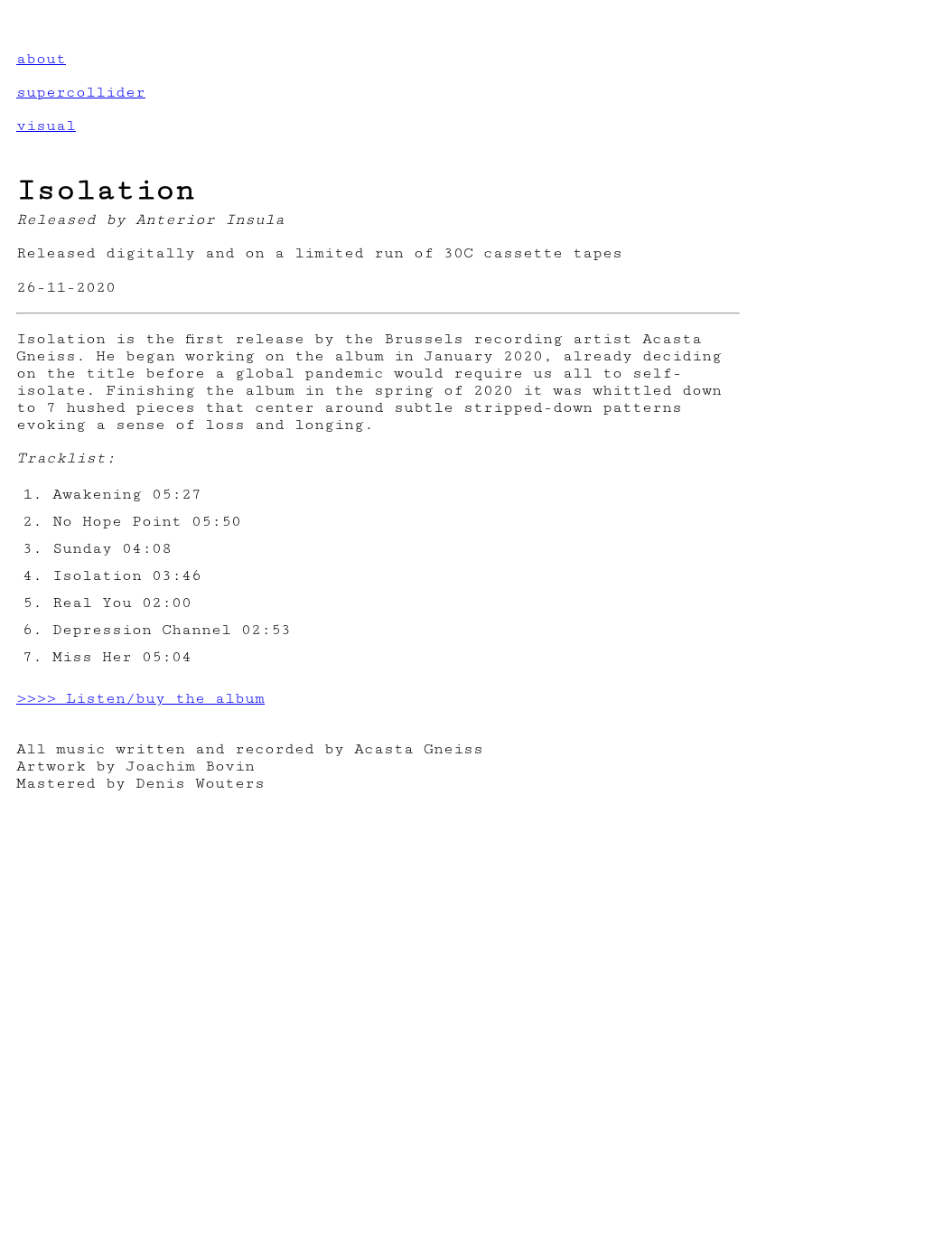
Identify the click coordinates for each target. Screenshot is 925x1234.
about (41, 59)
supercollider (80, 92)
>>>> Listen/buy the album (140, 698)
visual (46, 126)
